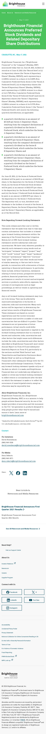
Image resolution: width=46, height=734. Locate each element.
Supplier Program (7, 577)
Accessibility (6, 625)
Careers (4, 573)
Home (4, 13)
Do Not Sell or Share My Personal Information (16, 640)
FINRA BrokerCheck (8, 656)
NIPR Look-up (6, 660)
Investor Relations (8, 564)
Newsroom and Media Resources (25, 13)
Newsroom (5, 568)
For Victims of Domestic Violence (12, 648)
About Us (10, 13)
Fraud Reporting (7, 652)
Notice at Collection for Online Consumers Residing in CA (20, 636)
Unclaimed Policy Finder (9, 629)
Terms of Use (6, 644)
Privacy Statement (7, 633)
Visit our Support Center (13, 550)
